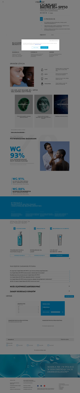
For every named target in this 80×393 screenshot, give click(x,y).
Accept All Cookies (44, 47)
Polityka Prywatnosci (38, 44)
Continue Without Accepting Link (54, 40)
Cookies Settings (35, 47)
